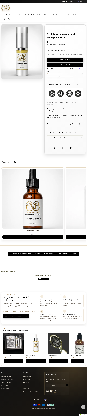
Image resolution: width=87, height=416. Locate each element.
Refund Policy (5, 388)
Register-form (77, 15)
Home (48, 29)
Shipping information (65, 137)
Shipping (49, 44)
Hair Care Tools (29, 15)
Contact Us (26, 385)
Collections (55, 29)
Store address (27, 388)
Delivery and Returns (7, 379)
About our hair (27, 379)
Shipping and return (7, 376)
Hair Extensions (10, 15)
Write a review (43, 279)
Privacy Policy (5, 385)
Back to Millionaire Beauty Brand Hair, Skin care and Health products (44, 253)
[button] (34, 400)
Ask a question (65, 142)
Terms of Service (6, 382)
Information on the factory (30, 391)
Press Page (26, 382)
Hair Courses (57, 15)
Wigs (20, 15)
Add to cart (14, 361)
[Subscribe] (67, 385)
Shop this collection (16, 316)
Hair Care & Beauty (43, 15)
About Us (67, 15)
